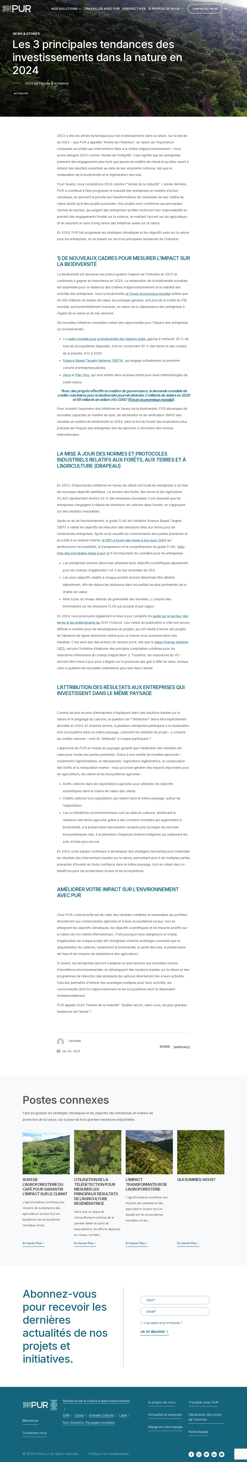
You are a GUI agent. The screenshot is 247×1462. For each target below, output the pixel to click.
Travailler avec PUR (102, 8)
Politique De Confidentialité (109, 1454)
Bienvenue (31, 1420)
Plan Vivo (82, 375)
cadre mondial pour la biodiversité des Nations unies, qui (109, 339)
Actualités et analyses (165, 1414)
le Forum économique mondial (148, 294)
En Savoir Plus (32, 1243)
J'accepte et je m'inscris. (162, 1323)
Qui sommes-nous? (196, 1179)
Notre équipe (198, 1432)
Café (66, 1415)
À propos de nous (164, 8)
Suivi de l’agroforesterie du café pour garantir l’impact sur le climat (45, 1186)
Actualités (21, 93)
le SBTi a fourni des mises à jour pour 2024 (134, 540)
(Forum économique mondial (150, 399)
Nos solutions (64, 8)
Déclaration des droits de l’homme (205, 1417)
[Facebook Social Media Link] (191, 1454)
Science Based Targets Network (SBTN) (93, 360)
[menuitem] (227, 8)
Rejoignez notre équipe (165, 1427)
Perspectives (134, 8)
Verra (67, 375)
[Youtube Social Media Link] (221, 1454)
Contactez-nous (205, 8)
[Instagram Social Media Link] (199, 1454)
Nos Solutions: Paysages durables (89, 1422)
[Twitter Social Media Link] (206, 1454)
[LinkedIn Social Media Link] (214, 1454)
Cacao (79, 1415)
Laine (123, 1415)
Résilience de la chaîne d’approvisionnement (96, 1401)
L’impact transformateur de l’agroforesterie (146, 1184)
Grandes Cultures (101, 1415)
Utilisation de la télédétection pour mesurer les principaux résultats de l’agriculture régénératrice (96, 1191)
